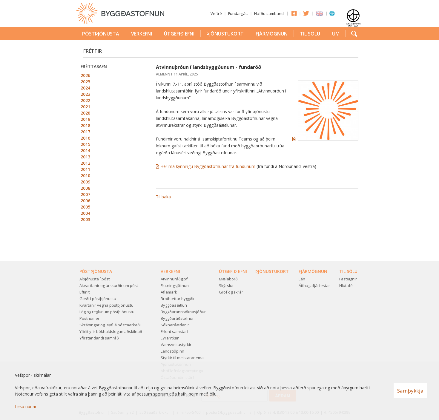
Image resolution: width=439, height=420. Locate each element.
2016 (85, 138)
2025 (85, 81)
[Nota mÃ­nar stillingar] (332, 14)
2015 (85, 144)
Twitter (306, 13)
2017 (85, 132)
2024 (85, 88)
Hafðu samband (269, 13)
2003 (85, 219)
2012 (85, 163)
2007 (85, 194)
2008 (85, 188)
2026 (85, 75)
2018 (85, 125)
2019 (85, 119)
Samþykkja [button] (410, 390)
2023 (85, 94)
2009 (85, 182)
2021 (85, 106)
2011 (85, 169)
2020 (85, 113)
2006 (85, 200)
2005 (85, 207)
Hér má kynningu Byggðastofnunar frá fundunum (207, 166)
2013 (85, 157)
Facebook (294, 13)
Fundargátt (238, 13)
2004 (85, 213)
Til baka (163, 197)
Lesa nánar (25, 406)
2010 (85, 175)
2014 (85, 150)
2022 (85, 100)
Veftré (216, 13)
